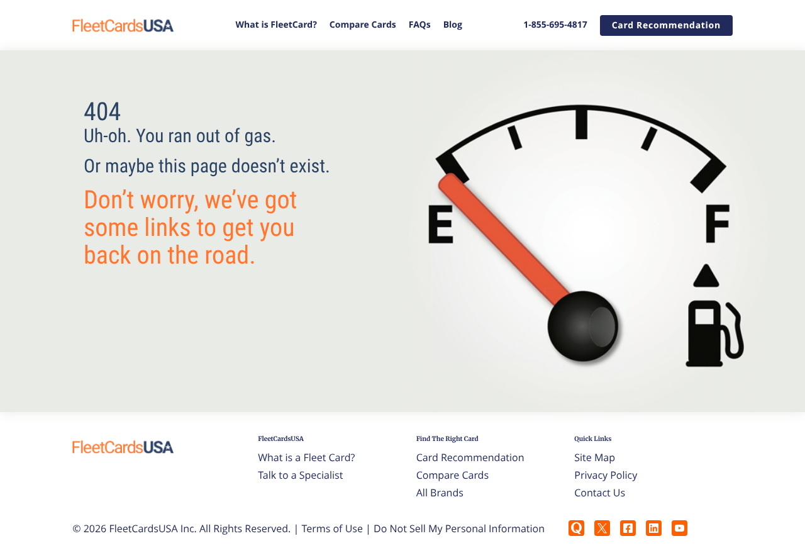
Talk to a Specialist (300, 475)
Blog (452, 25)
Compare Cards (363, 25)
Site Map (594, 457)
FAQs (420, 25)
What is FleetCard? (276, 25)
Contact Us (599, 492)
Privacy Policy (605, 475)
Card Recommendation (470, 457)
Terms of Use (332, 528)
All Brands (440, 492)
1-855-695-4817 (555, 25)
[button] (666, 25)
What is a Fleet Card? (306, 457)
